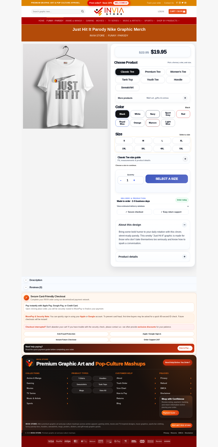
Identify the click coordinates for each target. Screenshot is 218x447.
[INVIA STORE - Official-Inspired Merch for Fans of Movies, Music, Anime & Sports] (109, 11)
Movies (100, 21)
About (119, 378)
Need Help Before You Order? (177, 362)
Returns (120, 398)
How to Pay (122, 393)
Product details (128, 256)
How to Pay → (185, 348)
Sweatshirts (82, 384)
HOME (41, 21)
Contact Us (169, 3)
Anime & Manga (74, 21)
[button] (161, 11)
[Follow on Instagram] (180, 3)
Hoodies (102, 378)
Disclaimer (165, 393)
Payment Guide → (170, 413)
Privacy (163, 378)
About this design (129, 224)
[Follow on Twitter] (182, 3)
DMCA (163, 388)
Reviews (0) (36, 287)
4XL (162, 148)
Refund (163, 383)
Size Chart (121, 388)
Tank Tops (103, 384)
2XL (124, 148)
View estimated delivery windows (131, 206)
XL (181, 140)
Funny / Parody (55, 21)
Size (118, 134)
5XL (181, 148)
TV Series (113, 21)
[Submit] (82, 11)
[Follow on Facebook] (177, 3)
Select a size (167, 179)
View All (103, 391)
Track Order (122, 383)
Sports (148, 21)
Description (36, 280)
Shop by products (167, 21)
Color (119, 107)
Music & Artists (131, 21)
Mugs (81, 391)
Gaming (90, 21)
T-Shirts (81, 378)
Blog (119, 403)
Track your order (154, 3)
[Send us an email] (185, 3)
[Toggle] (26, 280)
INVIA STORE (97, 35)
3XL (143, 148)
